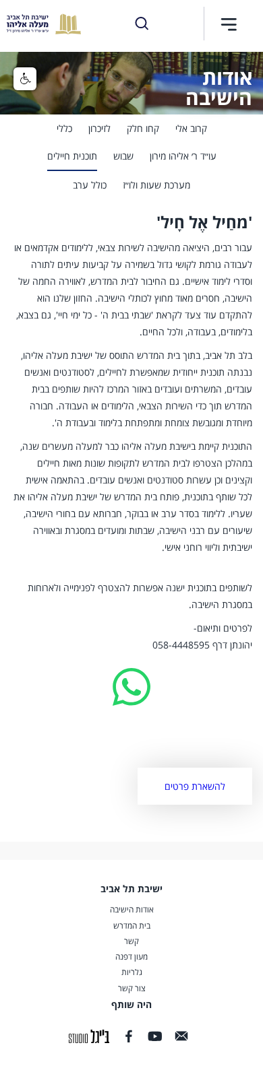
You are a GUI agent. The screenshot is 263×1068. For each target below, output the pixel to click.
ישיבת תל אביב (131, 888)
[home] (40, 24)
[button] (228, 24)
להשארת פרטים (195, 786)
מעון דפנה (131, 957)
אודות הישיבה (132, 910)
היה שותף (131, 1004)
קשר (131, 941)
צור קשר (132, 988)
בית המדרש (131, 926)
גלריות (131, 972)
